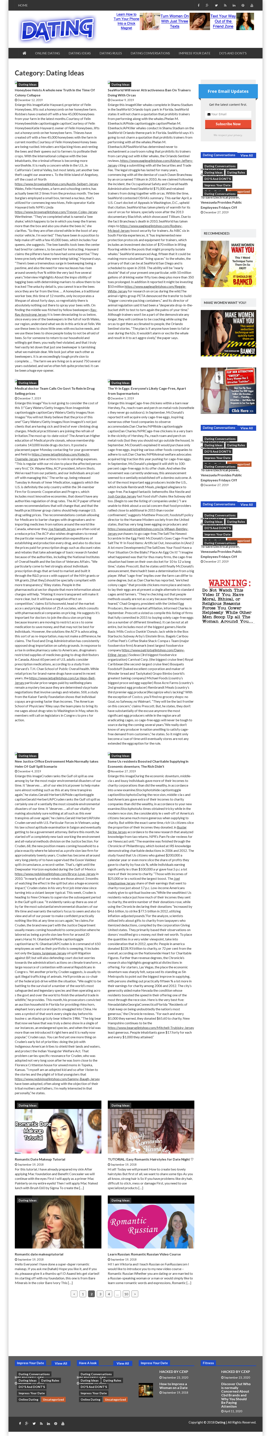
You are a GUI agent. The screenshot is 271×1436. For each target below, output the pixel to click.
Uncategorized (239, 191)
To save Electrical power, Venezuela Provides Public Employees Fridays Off (221, 202)
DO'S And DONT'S (233, 53)
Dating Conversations (150, 53)
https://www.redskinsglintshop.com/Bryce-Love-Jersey (55, 874)
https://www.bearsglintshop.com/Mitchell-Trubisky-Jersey (151, 1028)
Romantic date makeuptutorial (39, 1254)
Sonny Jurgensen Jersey (49, 953)
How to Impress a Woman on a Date (173, 1386)
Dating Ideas (80, 53)
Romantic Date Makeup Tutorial (40, 1159)
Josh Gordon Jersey (122, 496)
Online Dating (47, 53)
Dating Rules (111, 53)
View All (247, 155)
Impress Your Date (194, 53)
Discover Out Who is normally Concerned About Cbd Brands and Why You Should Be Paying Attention (236, 1395)
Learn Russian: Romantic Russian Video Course (144, 1254)
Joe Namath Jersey (62, 529)
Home (23, 5)
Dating (220, 1422)
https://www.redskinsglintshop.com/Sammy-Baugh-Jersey (57, 1079)
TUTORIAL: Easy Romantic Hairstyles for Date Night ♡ (151, 1159)
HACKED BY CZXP (173, 1371)
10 (126, 1294)
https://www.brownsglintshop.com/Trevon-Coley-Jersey (56, 212)
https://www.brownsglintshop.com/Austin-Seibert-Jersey (56, 184)
